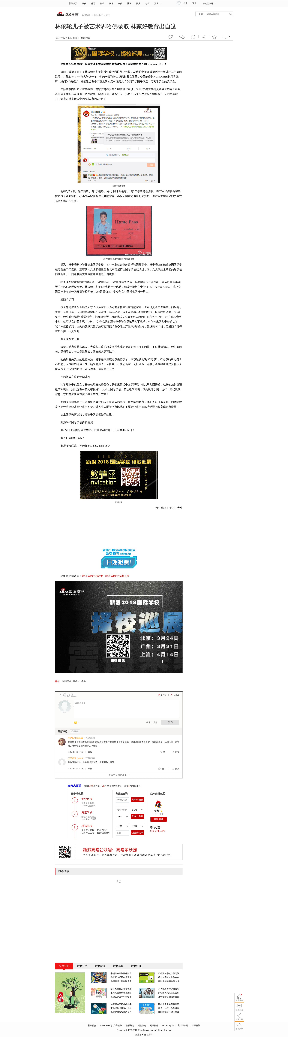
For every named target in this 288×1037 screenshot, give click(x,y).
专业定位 (86, 798)
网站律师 (154, 1025)
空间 (193, 37)
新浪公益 (82, 965)
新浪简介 (92, 1025)
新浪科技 (136, 965)
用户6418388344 (75, 738)
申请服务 (158, 819)
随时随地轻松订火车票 (168, 1012)
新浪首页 (73, 3)
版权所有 (148, 1035)
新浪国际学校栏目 (93, 575)
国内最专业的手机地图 (168, 1004)
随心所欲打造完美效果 (121, 989)
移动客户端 (208, 3)
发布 (170, 722)
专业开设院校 (87, 830)
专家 (156, 811)
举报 (90, 752)
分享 (204, 37)
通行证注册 (183, 1025)
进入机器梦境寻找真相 (168, 989)
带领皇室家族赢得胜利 (121, 973)
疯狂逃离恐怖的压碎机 (168, 993)
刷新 (75, 731)
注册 (194, 3)
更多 (156, 3)
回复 (177, 752)
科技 (120, 3)
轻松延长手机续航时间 (168, 973)
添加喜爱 (214, 37)
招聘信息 (142, 1025)
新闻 (84, 3)
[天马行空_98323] (62, 762)
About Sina (105, 1025)
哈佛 (83, 681)
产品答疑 (196, 1025)
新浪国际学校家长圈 (117, 575)
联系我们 (130, 1025)
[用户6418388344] (62, 742)
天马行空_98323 (75, 758)
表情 (77, 723)
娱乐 (111, 3)
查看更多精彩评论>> (119, 775)
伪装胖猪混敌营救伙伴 (121, 1012)
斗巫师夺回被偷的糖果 (121, 1004)
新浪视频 (118, 965)
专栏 (147, 3)
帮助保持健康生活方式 (168, 981)
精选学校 (86, 825)
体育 (93, 3)
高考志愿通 (74, 785)
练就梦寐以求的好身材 (168, 977)
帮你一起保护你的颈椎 (168, 1008)
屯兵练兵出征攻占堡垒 (121, 1008)
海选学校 (86, 812)
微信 (182, 37)
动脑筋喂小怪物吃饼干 (121, 981)
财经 (102, 3)
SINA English (168, 1025)
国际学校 (98, 15)
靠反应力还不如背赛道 (121, 977)
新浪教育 (86, 15)
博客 (129, 3)
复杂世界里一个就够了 (121, 997)
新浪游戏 (100, 965)
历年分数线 (102, 830)
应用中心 (64, 965)
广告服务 (117, 1025)
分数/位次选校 (103, 833)
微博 (170, 37)
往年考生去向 (87, 833)
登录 (148, 722)
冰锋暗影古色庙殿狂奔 (168, 997)
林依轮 (76, 681)
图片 (138, 3)
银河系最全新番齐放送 (121, 993)
